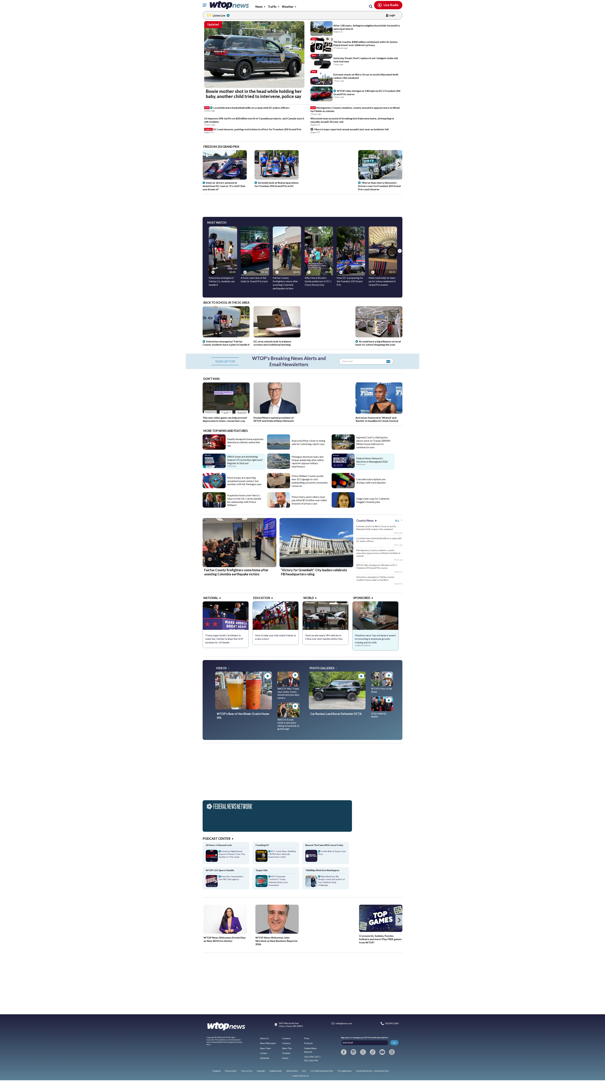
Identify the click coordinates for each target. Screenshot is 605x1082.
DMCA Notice (292, 1071)
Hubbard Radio (276, 1071)
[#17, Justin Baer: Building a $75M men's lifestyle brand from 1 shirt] (276, 857)
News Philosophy (268, 1043)
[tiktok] (372, 1052)
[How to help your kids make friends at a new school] (275, 615)
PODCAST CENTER (216, 838)
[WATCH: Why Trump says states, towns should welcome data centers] (288, 685)
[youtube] (382, 1052)
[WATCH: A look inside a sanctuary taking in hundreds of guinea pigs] (288, 716)
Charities (286, 1053)
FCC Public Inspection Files (322, 1071)
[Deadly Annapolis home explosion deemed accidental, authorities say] (214, 448)
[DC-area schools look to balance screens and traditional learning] (277, 336)
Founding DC (262, 845)
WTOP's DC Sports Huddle (220, 870)
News (259, 6)
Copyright (261, 1071)
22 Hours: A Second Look (219, 845)
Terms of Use (246, 1071)
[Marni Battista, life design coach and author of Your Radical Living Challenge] (325, 882)
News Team (265, 1048)
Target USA (262, 870)
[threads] (392, 1052)
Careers (263, 1053)
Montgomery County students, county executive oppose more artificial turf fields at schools (378, 553)
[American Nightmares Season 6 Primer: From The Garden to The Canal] (226, 857)
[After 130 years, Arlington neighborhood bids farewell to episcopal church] (321, 28)
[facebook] (344, 1052)
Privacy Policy (230, 1071)
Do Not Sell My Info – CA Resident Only (372, 1071)
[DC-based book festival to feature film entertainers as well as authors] (378, 412)
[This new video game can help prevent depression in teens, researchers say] (226, 412)
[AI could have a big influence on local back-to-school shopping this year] (378, 336)
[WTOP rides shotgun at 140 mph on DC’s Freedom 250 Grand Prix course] (321, 93)
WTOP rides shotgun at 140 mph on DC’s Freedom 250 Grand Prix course (376, 566)
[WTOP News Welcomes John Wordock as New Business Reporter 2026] (277, 919)
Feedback (216, 1071)
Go (394, 1042)
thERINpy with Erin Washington (322, 870)
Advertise (264, 1058)
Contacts (286, 1043)
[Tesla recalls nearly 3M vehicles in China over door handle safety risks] (325, 615)
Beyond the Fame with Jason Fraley (324, 845)
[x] (363, 1052)
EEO (304, 1071)
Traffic (272, 6)
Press (306, 1038)
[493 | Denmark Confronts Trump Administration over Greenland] (276, 882)
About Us (264, 1038)
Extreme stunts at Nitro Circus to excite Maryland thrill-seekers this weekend (376, 527)
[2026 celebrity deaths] (382, 710)
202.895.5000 (392, 1023)
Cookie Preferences (300, 1076)
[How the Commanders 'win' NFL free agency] (226, 882)
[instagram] (353, 1052)
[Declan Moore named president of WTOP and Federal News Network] (277, 412)
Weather (288, 6)
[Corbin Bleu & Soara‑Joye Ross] (325, 857)
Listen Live (219, 15)
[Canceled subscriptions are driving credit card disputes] (343, 487)
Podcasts (308, 1043)
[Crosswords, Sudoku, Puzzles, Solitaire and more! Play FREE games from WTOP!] (380, 918)
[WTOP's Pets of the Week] (382, 685)
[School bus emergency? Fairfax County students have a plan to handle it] (226, 336)
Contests (286, 1038)
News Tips (287, 1048)
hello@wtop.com (344, 1023)
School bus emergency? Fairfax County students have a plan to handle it (375, 578)
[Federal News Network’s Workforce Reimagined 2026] (343, 467)
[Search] (370, 7)
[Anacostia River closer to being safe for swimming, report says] (278, 448)
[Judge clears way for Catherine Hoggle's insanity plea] (343, 506)
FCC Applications (345, 1071)
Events (285, 1058)
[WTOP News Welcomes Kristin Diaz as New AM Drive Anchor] (225, 919)
